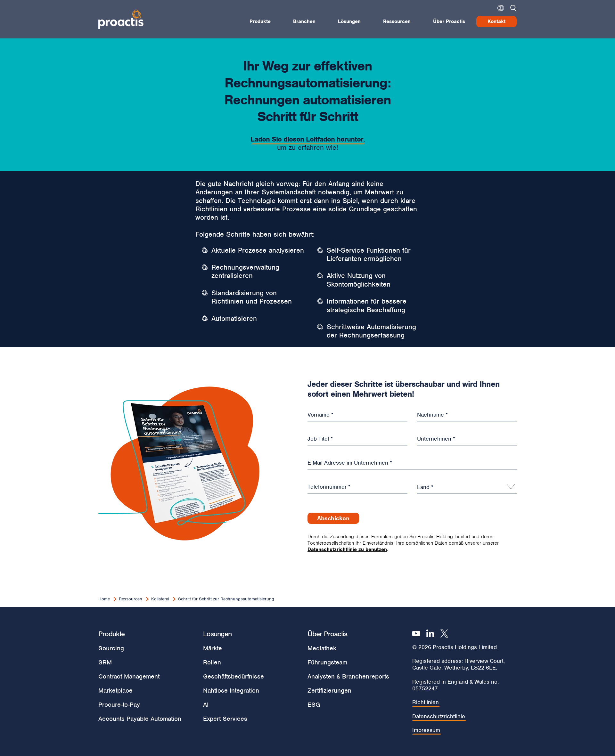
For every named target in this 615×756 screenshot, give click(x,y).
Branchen (304, 21)
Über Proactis (449, 21)
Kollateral (160, 599)
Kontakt (496, 21)
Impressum (426, 730)
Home (104, 599)
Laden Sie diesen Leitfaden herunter (306, 138)
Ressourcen (397, 21)
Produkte (260, 21)
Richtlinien (425, 702)
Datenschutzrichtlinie (438, 716)
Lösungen (349, 21)
